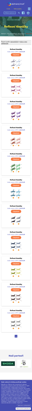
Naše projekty (18, 9)
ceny (25, 42)
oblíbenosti (4, 43)
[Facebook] (23, 13)
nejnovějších (14, 42)
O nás (8, 9)
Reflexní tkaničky (19, 35)
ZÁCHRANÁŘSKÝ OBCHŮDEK (15, 33)
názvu (22, 42)
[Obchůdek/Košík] (28, 13)
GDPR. (22, 393)
